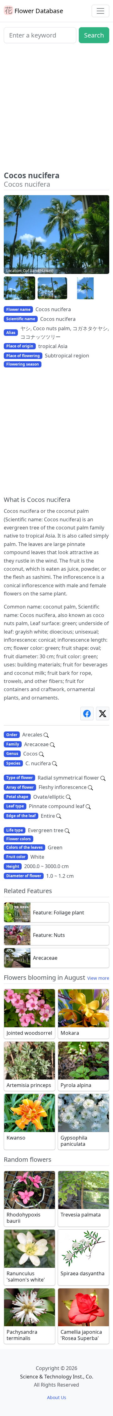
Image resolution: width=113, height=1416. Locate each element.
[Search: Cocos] (41, 754)
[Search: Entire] (58, 816)
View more (98, 978)
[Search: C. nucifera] (54, 763)
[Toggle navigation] (100, 11)
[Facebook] (87, 713)
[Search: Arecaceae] (52, 744)
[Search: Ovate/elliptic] (68, 797)
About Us (56, 1397)
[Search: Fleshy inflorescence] (90, 787)
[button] (19, 288)
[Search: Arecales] (46, 735)
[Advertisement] (56, 109)
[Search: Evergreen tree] (67, 830)
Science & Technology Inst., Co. (56, 1376)
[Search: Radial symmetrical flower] (102, 778)
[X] (102, 713)
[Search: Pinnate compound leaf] (88, 806)
